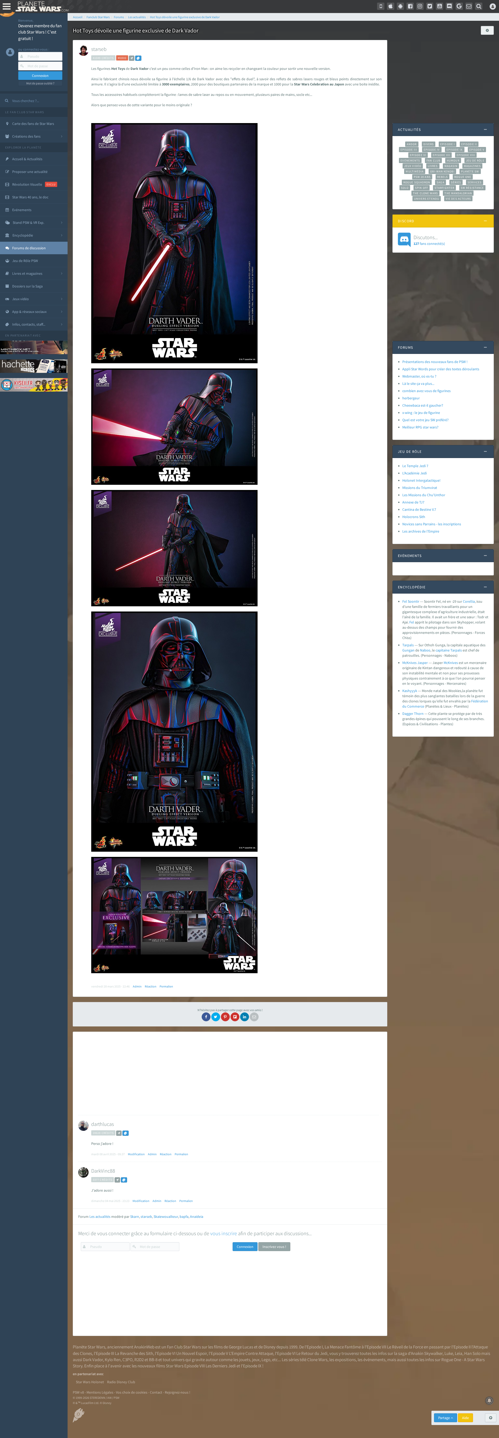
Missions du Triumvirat (419, 487)
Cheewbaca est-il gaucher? (422, 405)
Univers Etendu (426, 198)
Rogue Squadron (416, 182)
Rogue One (462, 177)
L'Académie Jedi (414, 473)
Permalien (166, 986)
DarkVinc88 (103, 1170)
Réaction (150, 986)
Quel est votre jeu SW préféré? (425, 420)
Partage (444, 1417)
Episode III (408, 149)
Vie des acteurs (458, 198)
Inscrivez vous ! (274, 1246)
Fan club (433, 160)
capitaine (443, 650)
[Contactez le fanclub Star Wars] (469, 6)
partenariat (21, 335)
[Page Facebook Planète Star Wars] (410, 6)
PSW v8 (78, 1392)
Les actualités (99, 1216)
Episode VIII (466, 155)
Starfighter (444, 188)
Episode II (469, 144)
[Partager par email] (254, 1016)
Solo (405, 188)
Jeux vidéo (412, 166)
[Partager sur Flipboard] (235, 1016)
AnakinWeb (144, 1347)
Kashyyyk (409, 690)
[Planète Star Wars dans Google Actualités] (459, 6)
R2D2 (139, 1359)
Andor (412, 144)
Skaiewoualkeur (166, 1216)
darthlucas (102, 1124)
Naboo (425, 650)
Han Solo (472, 1353)
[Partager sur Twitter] (215, 1016)
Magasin (451, 166)
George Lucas (241, 1347)
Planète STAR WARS (41, 6)
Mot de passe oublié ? (40, 83)
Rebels (442, 177)
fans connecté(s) (429, 240)
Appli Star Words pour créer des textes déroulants (440, 369)
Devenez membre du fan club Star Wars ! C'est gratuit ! (40, 32)
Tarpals (408, 645)
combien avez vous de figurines (426, 390)
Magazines (472, 166)
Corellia (469, 601)
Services (475, 182)
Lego (265, 1359)
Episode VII (441, 155)
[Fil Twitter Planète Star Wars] (430, 6)
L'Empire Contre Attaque (251, 1353)
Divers (428, 144)
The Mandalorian (458, 193)
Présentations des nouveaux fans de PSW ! (435, 361)
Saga (440, 182)
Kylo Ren (113, 1359)
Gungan (408, 650)
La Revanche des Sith (134, 1353)
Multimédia (415, 171)
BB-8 (153, 1359)
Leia (458, 1353)
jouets (244, 1359)
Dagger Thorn (413, 713)
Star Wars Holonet (90, 1382)
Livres (433, 166)
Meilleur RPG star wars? (420, 427)
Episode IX (455, 149)
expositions (345, 1359)
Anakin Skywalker (427, 1353)
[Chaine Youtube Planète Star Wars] (439, 6)
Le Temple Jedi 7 (415, 465)
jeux (256, 1359)
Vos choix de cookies (131, 1392)
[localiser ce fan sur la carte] (131, 58)
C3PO (127, 1359)
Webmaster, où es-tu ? (419, 376)
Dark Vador (93, 1359)
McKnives (451, 662)
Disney (269, 1347)
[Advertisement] (228, 1073)
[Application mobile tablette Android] (400, 6)
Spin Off (421, 188)
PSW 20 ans (422, 177)
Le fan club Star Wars (24, 112)
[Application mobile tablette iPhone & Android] (381, 6)
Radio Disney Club (121, 1382)
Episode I (447, 144)
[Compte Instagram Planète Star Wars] (420, 6)
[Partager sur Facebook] (206, 1016)
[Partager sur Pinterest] (225, 1016)
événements (374, 1359)
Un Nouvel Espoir (191, 1353)
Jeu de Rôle (475, 160)
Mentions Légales (100, 1392)
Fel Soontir (410, 601)
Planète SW (470, 171)
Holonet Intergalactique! (421, 480)
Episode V (477, 149)
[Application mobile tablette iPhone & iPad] (391, 6)
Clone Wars (317, 1359)
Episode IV (432, 149)
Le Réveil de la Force (405, 1347)
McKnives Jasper (415, 662)
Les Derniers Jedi (221, 1366)
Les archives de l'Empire (420, 531)
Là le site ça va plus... (418, 383)
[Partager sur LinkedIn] (244, 1016)
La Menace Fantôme (343, 1347)
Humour (453, 160)
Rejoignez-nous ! (177, 1392)
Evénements (410, 160)
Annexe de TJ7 (413, 502)
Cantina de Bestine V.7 (419, 509)
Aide (465, 1417)
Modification (136, 1154)
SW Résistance (472, 188)
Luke (448, 1353)
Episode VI (418, 155)
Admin (137, 986)
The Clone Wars (425, 193)
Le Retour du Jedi (311, 1353)
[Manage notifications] (489, 1400)
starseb (99, 49)
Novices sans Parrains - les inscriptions (431, 524)
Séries (456, 182)
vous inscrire (223, 1233)
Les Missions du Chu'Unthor (423, 495)
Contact (156, 1392)
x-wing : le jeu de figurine (421, 412)
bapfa (184, 1216)
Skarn (134, 1216)
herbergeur (411, 398)
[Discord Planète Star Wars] (449, 6)
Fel (411, 622)
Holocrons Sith (413, 516)
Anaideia (196, 1216)
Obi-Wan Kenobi (442, 171)
